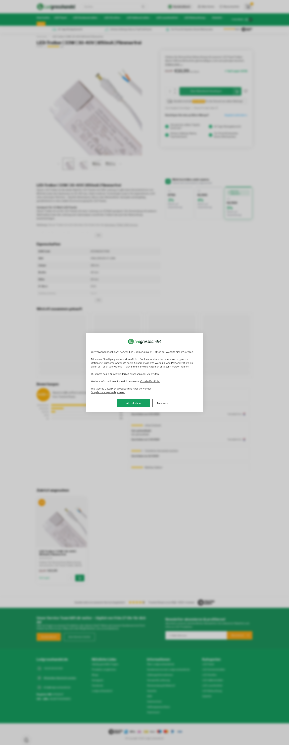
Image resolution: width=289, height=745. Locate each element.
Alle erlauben (133, 403)
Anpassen (162, 403)
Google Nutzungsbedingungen (108, 392)
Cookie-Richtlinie (150, 381)
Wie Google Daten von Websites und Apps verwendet (121, 388)
